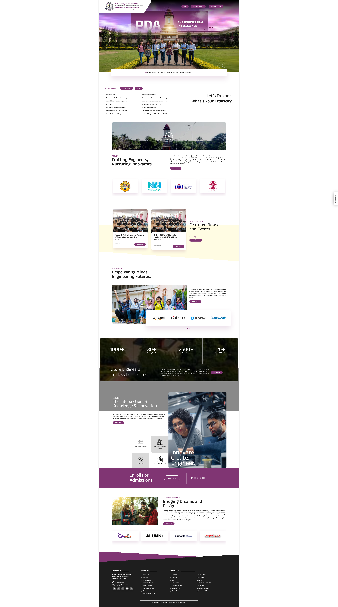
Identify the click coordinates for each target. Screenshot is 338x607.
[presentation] (191, 237)
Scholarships (175, 583)
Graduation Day (198, 6)
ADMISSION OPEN (216, 6)
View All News (196, 240)
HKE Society (146, 575)
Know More (195, 302)
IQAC (144, 591)
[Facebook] (122, 588)
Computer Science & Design (114, 114)
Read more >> (189, 72)
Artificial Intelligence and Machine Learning (154, 111)
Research (174, 578)
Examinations (202, 575)
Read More (176, 168)
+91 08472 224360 (119, 582)
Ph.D (138, 88)
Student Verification (204, 588)
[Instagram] (131, 588)
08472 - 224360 (199, 478)
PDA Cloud (201, 586)
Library (200, 580)
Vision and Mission (148, 583)
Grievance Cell (176, 588)
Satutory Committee (148, 588)
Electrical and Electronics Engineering (116, 98)
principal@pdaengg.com (121, 585)
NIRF (185, 6)
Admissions (175, 575)
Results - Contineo (177, 586)
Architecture (109, 104)
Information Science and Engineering (116, 111)
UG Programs (112, 88)
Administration (147, 580)
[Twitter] (118, 588)
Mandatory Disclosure (149, 594)
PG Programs (126, 88)
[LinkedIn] (114, 588)
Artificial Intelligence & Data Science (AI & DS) (154, 114)
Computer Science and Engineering (116, 108)
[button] (187, 328)
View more (146, 242)
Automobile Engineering (149, 108)
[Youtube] (127, 588)
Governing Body (147, 586)
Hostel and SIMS (202, 591)
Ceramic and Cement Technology (151, 104)
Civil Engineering (110, 95)
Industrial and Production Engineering (116, 101)
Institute (145, 578)
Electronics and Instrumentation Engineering (154, 101)
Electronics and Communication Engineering (154, 98)
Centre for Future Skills (204, 583)
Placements (201, 578)
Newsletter (175, 591)
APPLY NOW (172, 478)
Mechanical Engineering (149, 95)
